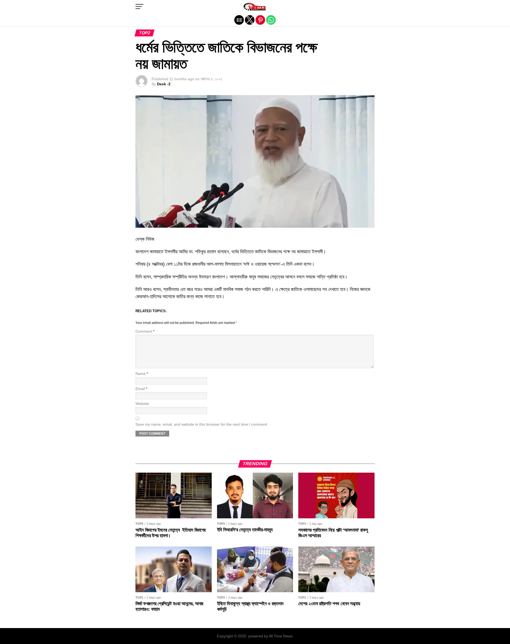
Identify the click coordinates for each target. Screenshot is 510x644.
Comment (144, 331)
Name (141, 374)
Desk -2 (164, 84)
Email (141, 389)
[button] (139, 6)
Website (142, 404)
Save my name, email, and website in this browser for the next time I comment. (201, 424)
